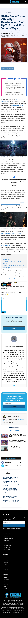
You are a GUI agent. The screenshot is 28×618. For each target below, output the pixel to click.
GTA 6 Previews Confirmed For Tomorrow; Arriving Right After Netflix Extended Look (10, 477)
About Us (6, 536)
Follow (19, 465)
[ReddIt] (15, 72)
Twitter (5, 567)
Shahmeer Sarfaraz (8, 33)
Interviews (6, 579)
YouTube (6, 569)
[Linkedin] (14, 385)
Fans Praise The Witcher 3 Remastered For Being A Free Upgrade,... (17, 447)
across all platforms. (17, 105)
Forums (6, 560)
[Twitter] (9, 72)
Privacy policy (7, 547)
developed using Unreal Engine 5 (11, 233)
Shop (5, 558)
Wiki (5, 586)
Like (20, 462)
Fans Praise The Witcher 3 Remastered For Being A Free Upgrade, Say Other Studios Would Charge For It (11, 490)
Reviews (6, 584)
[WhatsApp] (12, 72)
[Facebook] (6, 72)
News (5, 577)
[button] (26, 2)
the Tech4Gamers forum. (10, 278)
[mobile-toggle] (2, 2)
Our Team (6, 540)
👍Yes (4, 284)
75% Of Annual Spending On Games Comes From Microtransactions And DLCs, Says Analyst (11, 496)
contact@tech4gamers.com (14, 528)
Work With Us (7, 545)
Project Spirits (5, 245)
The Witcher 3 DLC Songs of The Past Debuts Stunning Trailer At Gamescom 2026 (11, 502)
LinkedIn (6, 564)
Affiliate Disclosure (8, 543)
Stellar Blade (15, 427)
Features (6, 582)
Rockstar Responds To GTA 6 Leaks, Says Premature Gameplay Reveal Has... (17, 441)
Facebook (6, 562)
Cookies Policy (7, 549)
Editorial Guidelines (8, 538)
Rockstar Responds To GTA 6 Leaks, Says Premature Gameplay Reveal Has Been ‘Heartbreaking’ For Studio (11, 483)
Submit (4, 312)
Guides (5, 588)
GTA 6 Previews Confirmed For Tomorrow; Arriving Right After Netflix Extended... (17, 435)
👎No (8, 284)
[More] (18, 72)
